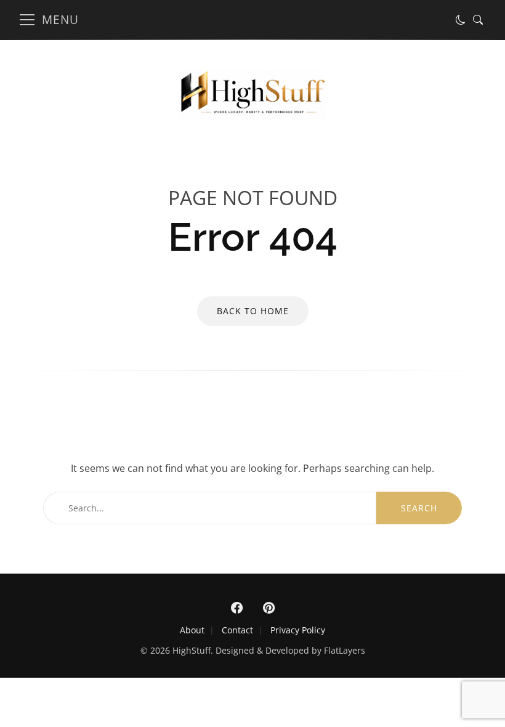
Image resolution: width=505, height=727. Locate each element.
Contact (237, 630)
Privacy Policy (297, 630)
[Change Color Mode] (460, 19)
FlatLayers (344, 650)
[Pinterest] (268, 608)
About (192, 630)
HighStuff (191, 650)
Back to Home (253, 311)
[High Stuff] (252, 115)
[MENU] (27, 19)
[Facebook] (236, 608)
